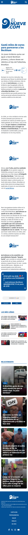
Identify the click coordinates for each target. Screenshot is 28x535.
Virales (14, 521)
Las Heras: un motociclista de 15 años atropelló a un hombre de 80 (8, 334)
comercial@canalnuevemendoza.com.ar (18, 504)
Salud (14, 518)
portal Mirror (10, 188)
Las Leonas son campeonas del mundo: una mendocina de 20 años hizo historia (9, 318)
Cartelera (14, 512)
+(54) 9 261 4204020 (7, 505)
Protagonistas (14, 515)
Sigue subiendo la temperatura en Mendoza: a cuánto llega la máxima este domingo (19, 326)
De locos (6, 303)
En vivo (14, 524)
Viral (17, 303)
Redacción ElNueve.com (9, 68)
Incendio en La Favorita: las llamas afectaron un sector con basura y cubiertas (19, 342)
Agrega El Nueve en (23, 70)
